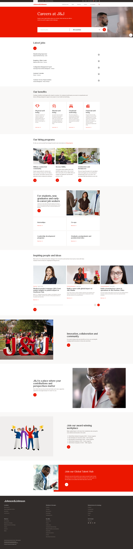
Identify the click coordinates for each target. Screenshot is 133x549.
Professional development (71, 286)
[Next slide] (98, 305)
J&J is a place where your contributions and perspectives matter (47, 383)
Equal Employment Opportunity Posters (9, 540)
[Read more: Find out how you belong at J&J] (103, 388)
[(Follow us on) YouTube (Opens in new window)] (88, 523)
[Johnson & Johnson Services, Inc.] (40, 4)
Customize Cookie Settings (51, 526)
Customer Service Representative (42, 80)
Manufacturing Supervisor (40, 54)
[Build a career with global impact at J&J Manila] (83, 275)
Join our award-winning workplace (79, 426)
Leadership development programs (46, 237)
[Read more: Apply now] (30, 436)
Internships (41, 222)
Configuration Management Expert (42, 67)
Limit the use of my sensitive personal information (11, 542)
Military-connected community (40, 168)
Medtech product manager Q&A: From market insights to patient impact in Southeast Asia (47, 290)
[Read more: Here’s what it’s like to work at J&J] (30, 340)
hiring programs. (69, 143)
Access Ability (61, 167)
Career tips (35, 286)
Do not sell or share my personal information (10, 541)
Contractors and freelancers (84, 168)
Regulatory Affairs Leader (40, 60)
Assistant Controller (38, 73)
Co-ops (73, 222)
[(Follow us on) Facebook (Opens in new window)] (90, 523)
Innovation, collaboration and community (82, 335)
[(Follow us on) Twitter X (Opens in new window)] (92, 523)
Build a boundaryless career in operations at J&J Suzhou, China (112, 289)
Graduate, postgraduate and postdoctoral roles (81, 237)
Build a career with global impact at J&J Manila (79, 289)
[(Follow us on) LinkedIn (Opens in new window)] (94, 523)
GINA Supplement (18, 540)
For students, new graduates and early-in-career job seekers (48, 198)
